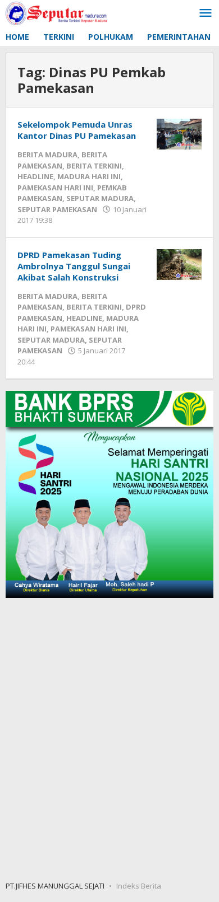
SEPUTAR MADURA (100, 198)
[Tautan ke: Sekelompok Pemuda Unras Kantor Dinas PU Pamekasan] (179, 133)
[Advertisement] (109, 738)
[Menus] (205, 13)
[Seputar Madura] (56, 12)
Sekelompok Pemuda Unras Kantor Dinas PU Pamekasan (76, 130)
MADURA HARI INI (89, 176)
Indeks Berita (138, 886)
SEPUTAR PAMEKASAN (57, 209)
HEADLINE (35, 176)
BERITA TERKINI (94, 166)
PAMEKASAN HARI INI (55, 188)
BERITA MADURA (47, 154)
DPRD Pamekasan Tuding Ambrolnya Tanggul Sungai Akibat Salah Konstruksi (73, 266)
